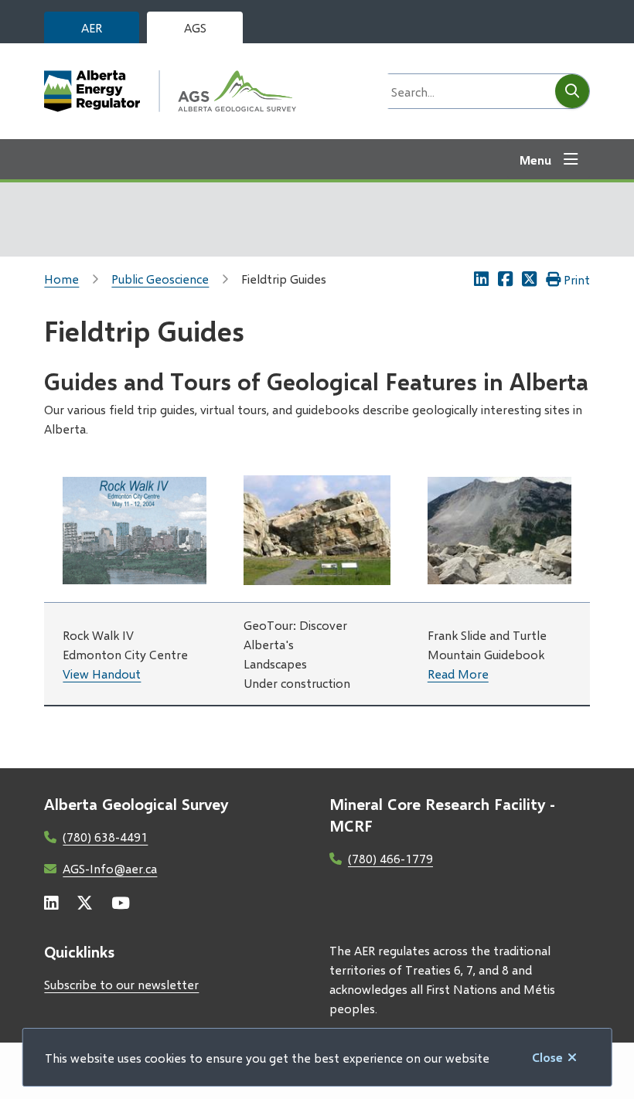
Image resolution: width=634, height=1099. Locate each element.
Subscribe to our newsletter (121, 984)
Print (577, 279)
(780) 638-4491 (105, 836)
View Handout (102, 673)
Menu (535, 159)
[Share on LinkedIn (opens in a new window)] (481, 279)
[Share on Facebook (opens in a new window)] (505, 279)
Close (547, 1057)
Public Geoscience (160, 278)
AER (91, 27)
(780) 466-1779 (390, 858)
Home (61, 278)
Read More (458, 673)
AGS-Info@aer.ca (110, 868)
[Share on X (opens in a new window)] (529, 279)
